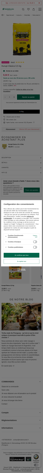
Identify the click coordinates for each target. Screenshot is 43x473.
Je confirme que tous (21, 255)
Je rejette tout (21, 261)
